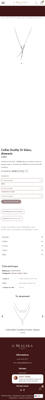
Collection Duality (20, 17)
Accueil (2, 17)
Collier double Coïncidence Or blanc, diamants (22, 329)
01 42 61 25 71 (23, 359)
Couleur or (5, 176)
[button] (21, 63)
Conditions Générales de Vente (27, 398)
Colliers (25, 273)
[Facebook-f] (24, 390)
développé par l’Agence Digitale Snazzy (24, 396)
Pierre (3, 184)
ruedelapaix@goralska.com (24, 363)
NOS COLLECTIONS (10, 17)
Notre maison (22, 373)
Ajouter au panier (11, 202)
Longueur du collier (8, 191)
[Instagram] (21, 390)
